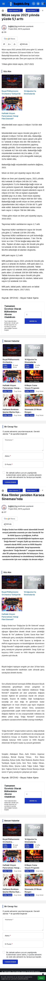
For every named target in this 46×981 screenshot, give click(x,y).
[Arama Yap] (33, 3)
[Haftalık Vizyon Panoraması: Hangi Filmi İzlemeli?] (12, 108)
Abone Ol (33, 321)
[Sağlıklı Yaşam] (18, 3)
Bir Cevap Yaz (10, 426)
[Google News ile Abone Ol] (9, 39)
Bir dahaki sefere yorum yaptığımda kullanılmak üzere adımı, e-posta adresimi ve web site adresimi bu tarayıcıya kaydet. (23, 475)
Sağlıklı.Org (12, 26)
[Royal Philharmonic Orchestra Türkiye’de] (12, 85)
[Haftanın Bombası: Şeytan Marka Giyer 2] (12, 405)
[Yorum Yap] (4, 44)
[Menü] (3, 3)
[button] (38, 3)
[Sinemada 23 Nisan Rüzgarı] (34, 405)
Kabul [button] (41, 978)
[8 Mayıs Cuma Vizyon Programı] (34, 381)
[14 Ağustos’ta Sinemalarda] (34, 85)
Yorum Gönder (10, 482)
